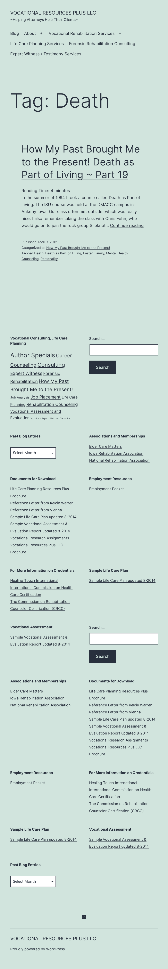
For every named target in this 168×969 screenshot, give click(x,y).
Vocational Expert (40, 418)
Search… (97, 338)
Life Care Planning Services (37, 43)
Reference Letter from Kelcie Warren (42, 503)
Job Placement (46, 397)
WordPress (55, 949)
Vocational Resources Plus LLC (53, 13)
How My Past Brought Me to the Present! (78, 248)
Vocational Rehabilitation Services (82, 33)
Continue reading (127, 225)
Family (99, 253)
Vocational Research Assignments (39, 538)
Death (38, 253)
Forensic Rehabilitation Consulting (102, 43)
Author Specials (32, 355)
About (30, 33)
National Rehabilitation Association (119, 460)
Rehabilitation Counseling (52, 404)
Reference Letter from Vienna (36, 510)
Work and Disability (60, 418)
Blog (14, 33)
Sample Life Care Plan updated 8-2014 (43, 517)
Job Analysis (20, 397)
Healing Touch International (34, 580)
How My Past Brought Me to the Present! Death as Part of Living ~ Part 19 (81, 162)
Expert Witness (26, 373)
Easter (88, 253)
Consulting (51, 364)
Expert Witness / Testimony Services (45, 53)
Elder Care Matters (105, 446)
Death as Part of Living (63, 253)
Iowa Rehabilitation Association (116, 453)
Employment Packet (106, 489)
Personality (49, 259)
